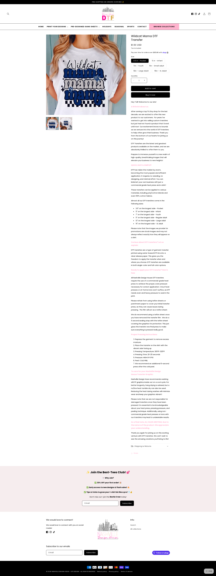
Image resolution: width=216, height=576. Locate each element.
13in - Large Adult (141, 71)
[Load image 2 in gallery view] (66, 123)
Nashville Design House (60, 571)
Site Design (75, 571)
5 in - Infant (157, 61)
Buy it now (150, 95)
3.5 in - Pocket (139, 61)
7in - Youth (138, 66)
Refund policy (102, 571)
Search (133, 525)
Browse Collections (164, 26)
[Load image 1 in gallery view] (52, 123)
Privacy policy (114, 571)
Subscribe (127, 503)
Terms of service (126, 571)
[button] (8, 13)
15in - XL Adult (160, 71)
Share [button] (136, 453)
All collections (135, 529)
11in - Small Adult (156, 66)
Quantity (134, 76)
